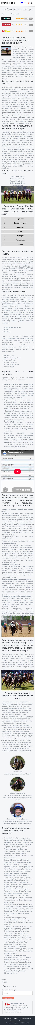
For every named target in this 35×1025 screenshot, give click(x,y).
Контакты (22, 1021)
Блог (15, 1018)
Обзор (26, 18)
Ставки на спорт (26, 1018)
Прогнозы (13, 1021)
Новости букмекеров (9, 990)
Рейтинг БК (7, 1018)
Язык (3, 980)
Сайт (31, 18)
